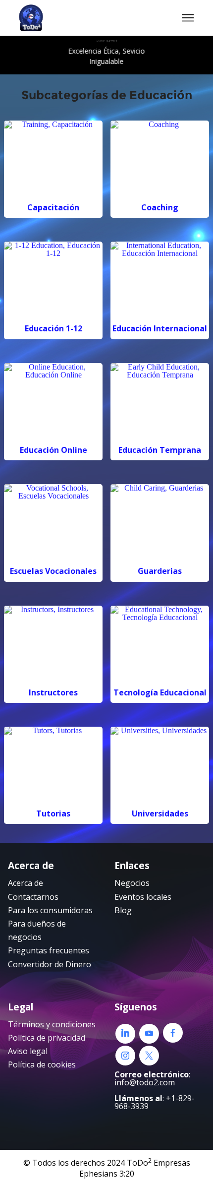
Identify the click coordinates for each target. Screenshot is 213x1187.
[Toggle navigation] (188, 18)
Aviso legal (28, 1051)
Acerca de (25, 882)
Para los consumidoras (50, 910)
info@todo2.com (144, 1082)
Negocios (132, 882)
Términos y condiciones (52, 1024)
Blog (123, 910)
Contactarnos (33, 896)
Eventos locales (142, 896)
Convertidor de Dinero (49, 964)
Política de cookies (42, 1064)
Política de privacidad (46, 1037)
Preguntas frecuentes (48, 950)
